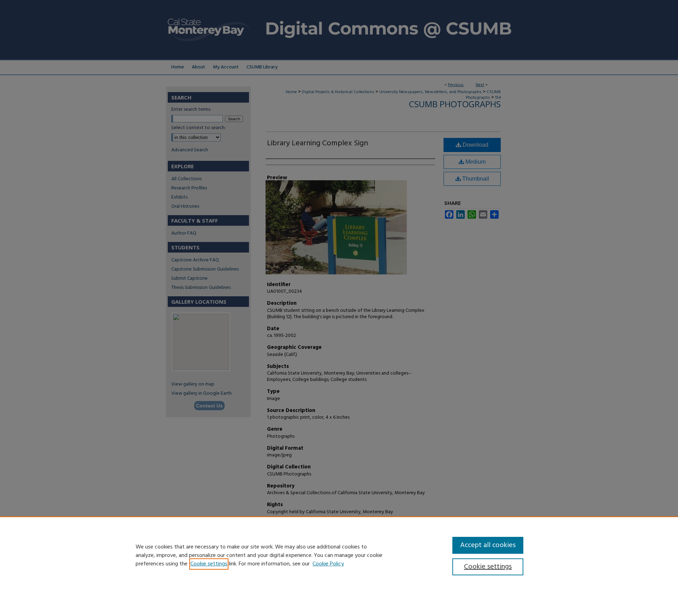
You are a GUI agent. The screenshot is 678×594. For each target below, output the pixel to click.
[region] (339, 555)
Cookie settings (208, 564)
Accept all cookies (488, 545)
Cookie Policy (328, 564)
